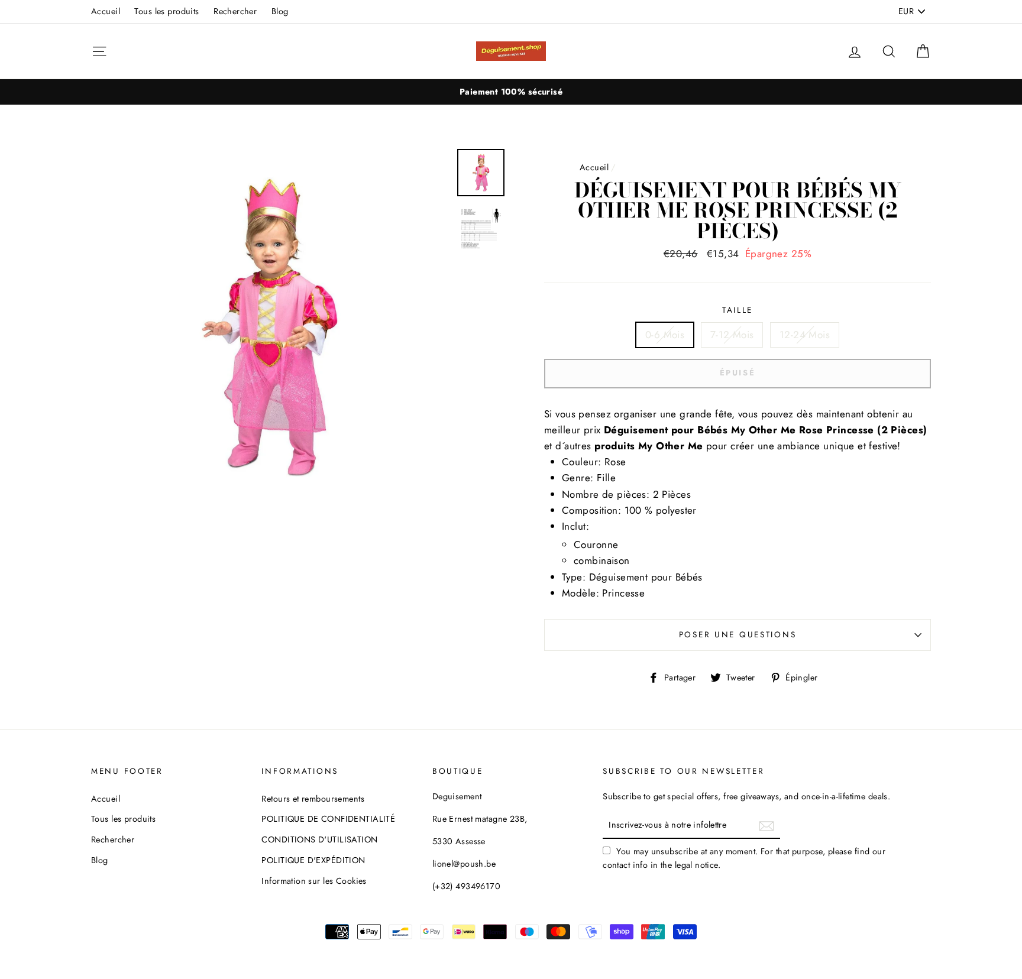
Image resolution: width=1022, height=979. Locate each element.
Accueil (105, 11)
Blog (280, 11)
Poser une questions (738, 634)
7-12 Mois (732, 335)
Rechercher (235, 11)
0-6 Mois (664, 335)
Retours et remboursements (312, 799)
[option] (511, 92)
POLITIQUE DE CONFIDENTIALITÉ (328, 819)
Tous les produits (166, 11)
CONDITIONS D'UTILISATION (319, 839)
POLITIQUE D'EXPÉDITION (313, 860)
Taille (737, 310)
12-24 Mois (805, 335)
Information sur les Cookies (313, 881)
